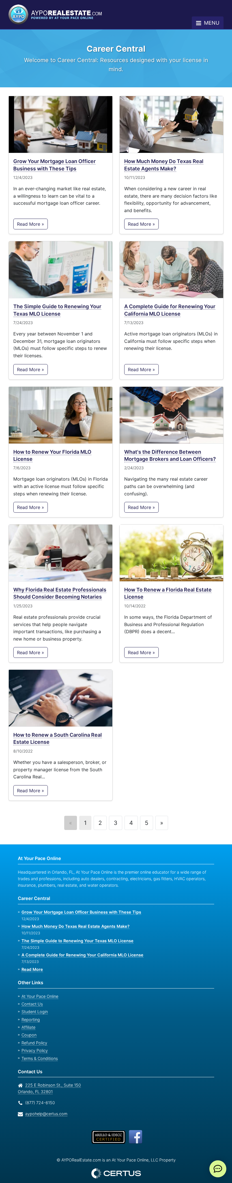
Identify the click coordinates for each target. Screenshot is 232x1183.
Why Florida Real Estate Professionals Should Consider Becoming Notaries (59, 584)
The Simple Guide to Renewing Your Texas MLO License (56, 301)
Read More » (30, 215)
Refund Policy (33, 1033)
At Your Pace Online (39, 987)
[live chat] (217, 1168)
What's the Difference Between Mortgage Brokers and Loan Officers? (169, 446)
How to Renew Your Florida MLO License (53, 446)
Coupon (28, 1025)
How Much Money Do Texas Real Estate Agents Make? (164, 155)
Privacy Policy (33, 1041)
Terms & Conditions (39, 1049)
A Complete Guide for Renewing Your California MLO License (169, 301)
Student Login (34, 1002)
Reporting (30, 1010)
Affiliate (28, 1018)
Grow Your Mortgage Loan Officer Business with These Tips (54, 155)
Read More (32, 960)
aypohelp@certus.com (44, 1104)
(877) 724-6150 (39, 1093)
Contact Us (31, 995)
